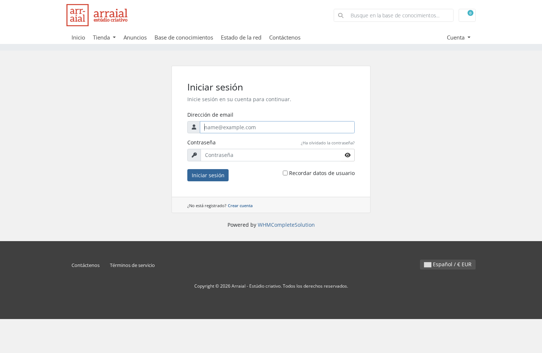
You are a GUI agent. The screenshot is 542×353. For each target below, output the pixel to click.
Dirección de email (210, 114)
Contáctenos (284, 37)
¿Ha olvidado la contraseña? (328, 142)
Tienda (102, 37)
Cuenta (456, 37)
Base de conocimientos (183, 37)
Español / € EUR (451, 264)
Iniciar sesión (208, 175)
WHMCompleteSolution (286, 224)
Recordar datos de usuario (322, 172)
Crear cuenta (240, 205)
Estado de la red (241, 37)
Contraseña (201, 142)
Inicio (78, 37)
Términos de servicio (132, 265)
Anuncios (135, 37)
